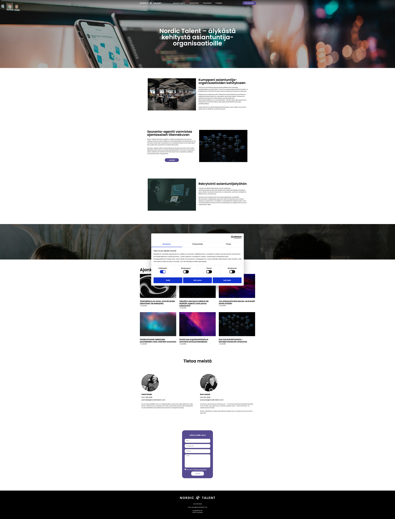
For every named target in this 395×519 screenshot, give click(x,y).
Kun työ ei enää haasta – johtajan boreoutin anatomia (233, 340)
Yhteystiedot (207, 3)
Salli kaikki (227, 280)
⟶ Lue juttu (143, 305)
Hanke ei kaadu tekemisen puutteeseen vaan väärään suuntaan (158, 340)
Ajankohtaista (194, 3)
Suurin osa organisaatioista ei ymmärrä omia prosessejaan (193, 340)
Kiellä (168, 280)
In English (219, 3)
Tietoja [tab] (228, 244)
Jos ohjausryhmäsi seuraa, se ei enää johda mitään (237, 302)
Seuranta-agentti (179, 3)
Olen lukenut (196, 469)
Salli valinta (197, 280)
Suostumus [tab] (167, 244)
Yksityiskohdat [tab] (197, 244)
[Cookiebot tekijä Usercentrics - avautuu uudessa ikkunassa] (233, 237)
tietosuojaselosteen (200, 469)
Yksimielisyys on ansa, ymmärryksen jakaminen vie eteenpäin (157, 302)
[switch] (186, 271)
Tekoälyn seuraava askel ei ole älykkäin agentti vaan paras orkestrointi (194, 303)
